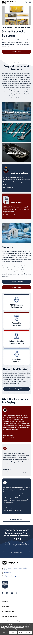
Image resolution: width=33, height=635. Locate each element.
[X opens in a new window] (17, 593)
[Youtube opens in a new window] (12, 593)
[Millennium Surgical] (9, 2)
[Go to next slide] (19, 63)
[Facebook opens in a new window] (7, 593)
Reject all (13, 632)
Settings (4, 632)
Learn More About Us (16, 281)
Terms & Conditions (8, 611)
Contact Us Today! (16, 552)
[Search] (26, 2)
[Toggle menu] (30, 2)
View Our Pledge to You (16, 389)
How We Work (16, 287)
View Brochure (16, 51)
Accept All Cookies (24, 632)
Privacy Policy (13, 629)
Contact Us (5, 601)
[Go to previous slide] (14, 63)
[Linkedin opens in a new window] (2, 593)
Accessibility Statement (9, 616)
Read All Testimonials (16, 519)
